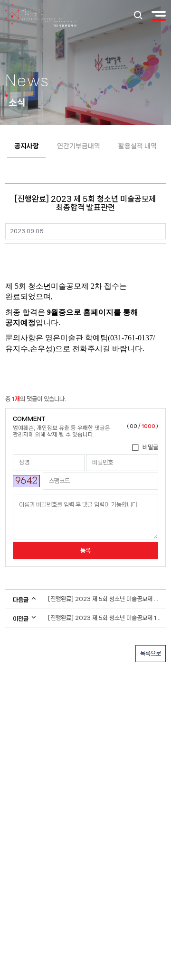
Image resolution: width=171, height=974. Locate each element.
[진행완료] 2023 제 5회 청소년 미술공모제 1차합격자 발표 (105, 618)
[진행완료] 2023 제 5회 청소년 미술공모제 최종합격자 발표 (105, 599)
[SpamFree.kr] (26, 481)
